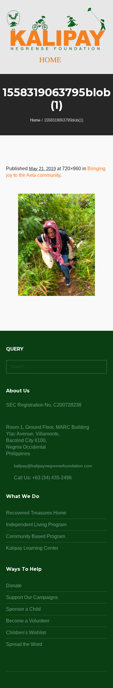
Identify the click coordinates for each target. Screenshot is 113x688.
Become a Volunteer (27, 620)
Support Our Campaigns (32, 597)
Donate (14, 585)
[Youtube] (71, 683)
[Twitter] (64, 683)
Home (35, 120)
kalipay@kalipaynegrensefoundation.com (53, 465)
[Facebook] (49, 683)
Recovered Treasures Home (36, 512)
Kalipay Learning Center (32, 548)
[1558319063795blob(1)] (56, 245)
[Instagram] (57, 683)
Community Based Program (35, 536)
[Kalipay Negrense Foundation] (56, 29)
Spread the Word (24, 644)
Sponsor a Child (23, 609)
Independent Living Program (36, 524)
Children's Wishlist (26, 632)
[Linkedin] (42, 683)
